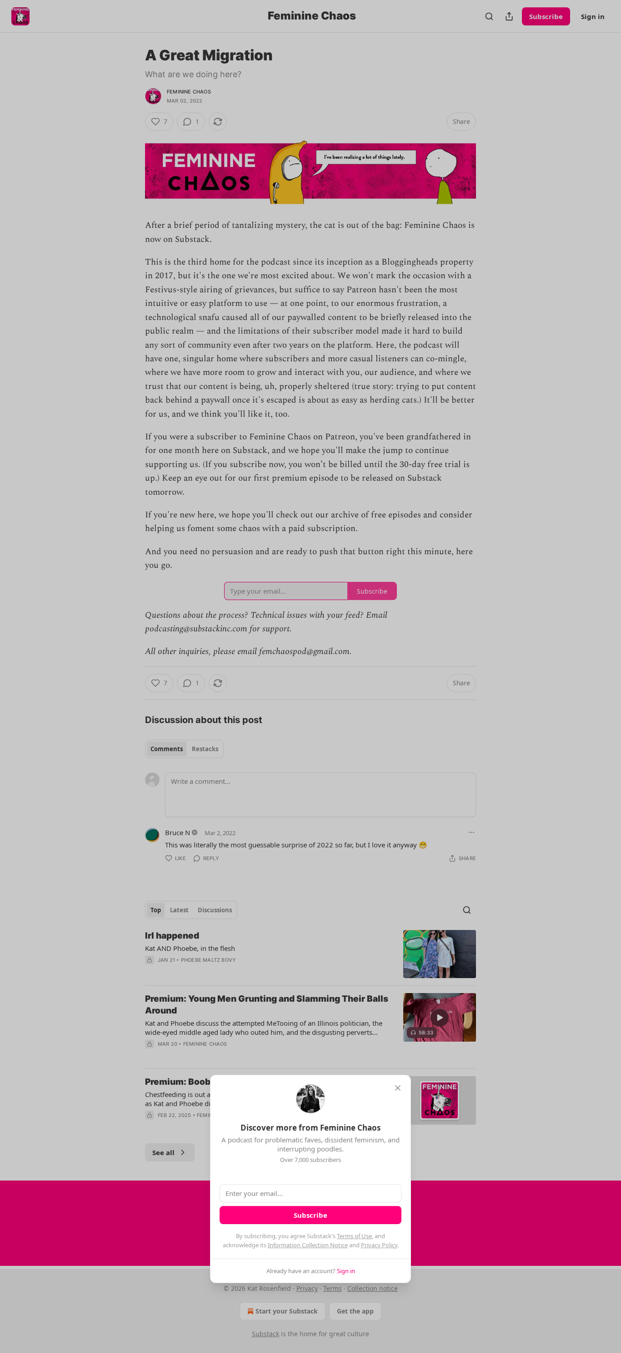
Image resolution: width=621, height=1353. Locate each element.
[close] (398, 1088)
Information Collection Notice (308, 1245)
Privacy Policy (379, 1245)
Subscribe (310, 1215)
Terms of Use (354, 1236)
